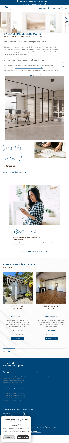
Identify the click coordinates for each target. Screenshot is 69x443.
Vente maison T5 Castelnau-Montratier (15, 395)
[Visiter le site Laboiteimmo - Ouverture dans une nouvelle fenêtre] (34, 430)
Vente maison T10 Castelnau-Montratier (15, 401)
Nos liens (42, 427)
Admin (37, 427)
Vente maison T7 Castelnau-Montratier (15, 397)
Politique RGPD (48, 427)
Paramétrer (9, 437)
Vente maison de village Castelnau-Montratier (14, 376)
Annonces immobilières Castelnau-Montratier (47, 376)
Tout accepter (23, 437)
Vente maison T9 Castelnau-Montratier (15, 399)
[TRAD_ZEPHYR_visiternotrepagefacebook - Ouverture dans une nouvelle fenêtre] (24, 414)
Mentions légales (30, 427)
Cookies (54, 427)
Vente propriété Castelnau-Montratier (12, 382)
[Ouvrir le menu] (66, 8)
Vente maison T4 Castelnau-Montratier (15, 393)
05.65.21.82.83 (6, 413)
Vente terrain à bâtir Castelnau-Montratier (13, 380)
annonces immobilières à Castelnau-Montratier (29, 68)
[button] (9, 351)
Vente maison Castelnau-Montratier (12, 378)
